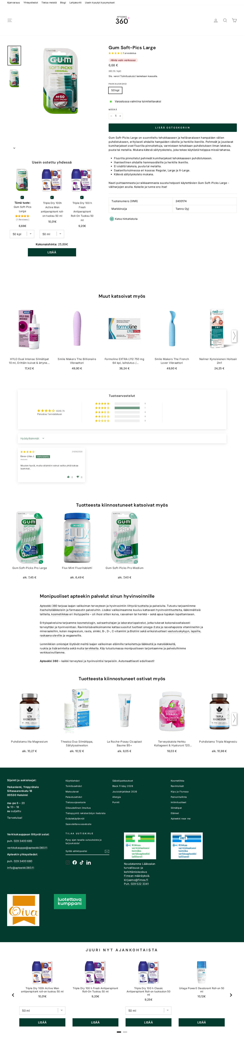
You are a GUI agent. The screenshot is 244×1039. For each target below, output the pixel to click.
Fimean (129, 875)
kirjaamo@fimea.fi (136, 880)
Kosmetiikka (177, 780)
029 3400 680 (23, 861)
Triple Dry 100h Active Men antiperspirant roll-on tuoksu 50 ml (52, 209)
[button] (116, 53)
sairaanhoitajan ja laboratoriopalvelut (121, 622)
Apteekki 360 (48, 605)
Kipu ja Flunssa (180, 791)
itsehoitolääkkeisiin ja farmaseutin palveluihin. (70, 610)
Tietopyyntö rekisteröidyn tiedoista (85, 813)
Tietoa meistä (49, 2)
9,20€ (95, 996)
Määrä (113, 109)
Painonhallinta (179, 797)
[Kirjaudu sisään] (215, 20)
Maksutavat (72, 791)
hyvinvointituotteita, (169, 610)
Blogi (63, 2)
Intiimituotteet (178, 802)
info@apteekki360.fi (20, 867)
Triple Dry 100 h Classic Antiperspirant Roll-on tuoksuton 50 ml (148, 991)
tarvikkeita (92, 648)
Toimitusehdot (74, 786)
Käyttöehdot (72, 780)
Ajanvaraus (13, 2)
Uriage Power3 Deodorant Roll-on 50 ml (201, 990)
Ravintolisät (177, 786)
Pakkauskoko (118, 84)
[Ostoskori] (234, 20)
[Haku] (225, 20)
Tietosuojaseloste (76, 802)
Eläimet (175, 813)
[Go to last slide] (13, 995)
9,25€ (148, 999)
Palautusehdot (74, 797)
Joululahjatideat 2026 (124, 791)
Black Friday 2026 (122, 786)
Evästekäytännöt (75, 818)
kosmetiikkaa (60, 614)
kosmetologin (86, 622)
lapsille (195, 631)
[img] (27, 451)
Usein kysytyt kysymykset (99, 2)
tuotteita (143, 605)
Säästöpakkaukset (122, 780)
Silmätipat (176, 808)
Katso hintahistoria (126, 218)
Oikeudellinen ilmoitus (78, 808)
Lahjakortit (75, 2)
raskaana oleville (51, 635)
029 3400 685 (23, 841)
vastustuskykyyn (179, 631)
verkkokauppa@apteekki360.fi (27, 847)
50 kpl (115, 90)
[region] (122, 995)
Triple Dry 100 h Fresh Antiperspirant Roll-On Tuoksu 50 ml (82, 211)
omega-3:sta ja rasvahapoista (162, 627)
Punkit (115, 802)
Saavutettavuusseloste (78, 824)
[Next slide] (230, 995)
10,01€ (42, 996)
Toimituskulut (128, 76)
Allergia (116, 797)
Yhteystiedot (31, 2)
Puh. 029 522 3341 (136, 884)
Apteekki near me (181, 818)
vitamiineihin (191, 627)
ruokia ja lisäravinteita (54, 648)
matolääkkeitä (166, 644)
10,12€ (202, 996)
